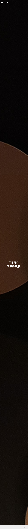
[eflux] (4, 2)
